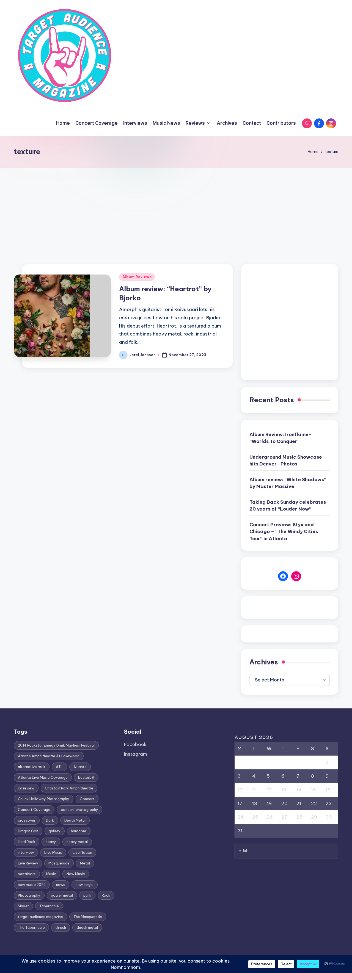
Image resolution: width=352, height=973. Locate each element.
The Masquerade (87, 916)
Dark (50, 820)
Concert (87, 799)
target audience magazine (40, 916)
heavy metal (77, 841)
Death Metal (75, 820)
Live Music (53, 852)
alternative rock (31, 766)
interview (26, 852)
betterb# (86, 777)
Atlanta (80, 766)
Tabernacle (49, 906)
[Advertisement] (176, 209)
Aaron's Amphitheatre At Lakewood (48, 756)
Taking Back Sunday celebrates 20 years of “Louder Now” (287, 505)
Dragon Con (28, 831)
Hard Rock (26, 841)
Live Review (28, 863)
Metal (85, 863)
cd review (26, 788)
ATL (59, 766)
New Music (76, 874)
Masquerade (59, 863)
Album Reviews (137, 277)
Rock (106, 895)
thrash (60, 927)
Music (51, 874)
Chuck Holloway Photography (43, 799)
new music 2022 (32, 884)
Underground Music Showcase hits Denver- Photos (285, 460)
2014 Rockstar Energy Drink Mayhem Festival (56, 745)
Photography (29, 895)
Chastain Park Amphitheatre (69, 788)
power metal (62, 895)
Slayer (23, 906)
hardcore (78, 831)
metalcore (27, 874)
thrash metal (87, 927)
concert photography (79, 809)
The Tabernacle (31, 927)
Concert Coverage (34, 809)
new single (85, 884)
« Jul (243, 851)
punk (87, 895)
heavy (51, 841)
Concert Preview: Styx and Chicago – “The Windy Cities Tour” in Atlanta (283, 532)
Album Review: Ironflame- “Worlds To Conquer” (280, 438)
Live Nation (82, 852)
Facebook (135, 744)
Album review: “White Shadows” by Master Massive (287, 483)
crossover (26, 820)
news (60, 884)
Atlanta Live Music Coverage (43, 777)
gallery (55, 831)
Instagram (135, 754)
